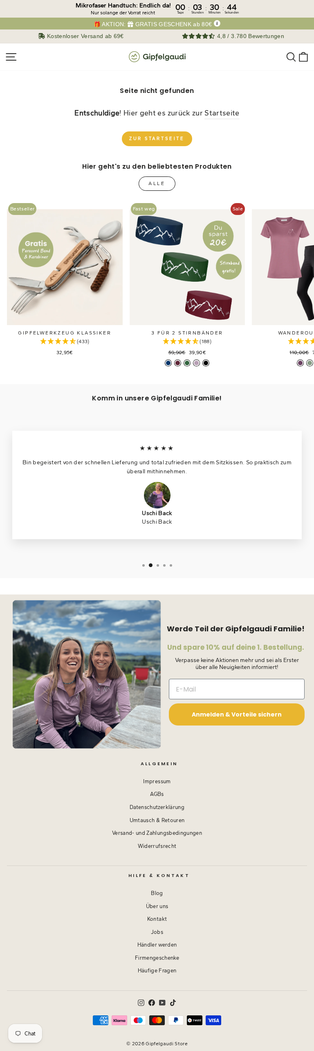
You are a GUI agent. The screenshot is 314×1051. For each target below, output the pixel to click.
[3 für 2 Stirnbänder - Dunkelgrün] (187, 363)
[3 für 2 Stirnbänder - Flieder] (196, 363)
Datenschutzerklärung (157, 807)
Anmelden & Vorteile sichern (237, 714)
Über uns (157, 906)
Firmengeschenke (157, 958)
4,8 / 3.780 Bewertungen (249, 36)
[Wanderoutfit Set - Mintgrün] (310, 363)
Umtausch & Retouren (157, 820)
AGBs (157, 794)
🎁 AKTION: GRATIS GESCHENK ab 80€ (153, 24)
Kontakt (157, 919)
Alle (156, 183)
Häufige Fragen (157, 970)
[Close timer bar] (306, 6)
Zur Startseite (156, 138)
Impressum (156, 781)
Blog (157, 893)
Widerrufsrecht (157, 846)
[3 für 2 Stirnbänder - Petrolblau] (168, 363)
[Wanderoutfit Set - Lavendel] (300, 363)
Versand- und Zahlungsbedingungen (157, 833)
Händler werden (157, 945)
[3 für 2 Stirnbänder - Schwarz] (206, 363)
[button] (65, 342)
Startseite (221, 112)
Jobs (157, 932)
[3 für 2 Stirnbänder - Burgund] (178, 363)
